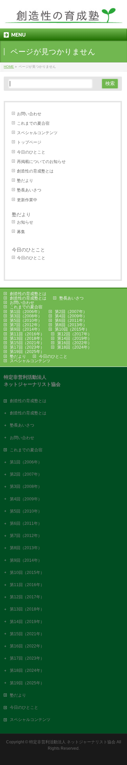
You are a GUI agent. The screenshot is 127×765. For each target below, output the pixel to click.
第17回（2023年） (27, 347)
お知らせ (25, 222)
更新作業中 (27, 200)
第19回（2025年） (27, 351)
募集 (21, 231)
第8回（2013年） (71, 325)
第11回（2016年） (27, 334)
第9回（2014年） (26, 329)
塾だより (25, 180)
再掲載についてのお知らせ (41, 161)
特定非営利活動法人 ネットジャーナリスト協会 (72, 742)
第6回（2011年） (71, 320)
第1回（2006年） (26, 311)
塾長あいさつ (29, 190)
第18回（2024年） (74, 347)
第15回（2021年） (27, 342)
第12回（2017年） (74, 334)
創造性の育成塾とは (35, 171)
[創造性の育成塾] (63, 17)
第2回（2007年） (71, 311)
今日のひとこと (31, 152)
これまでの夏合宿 (33, 123)
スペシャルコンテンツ (37, 132)
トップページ (29, 142)
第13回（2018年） (27, 338)
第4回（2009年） (71, 316)
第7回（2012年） (26, 325)
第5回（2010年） (26, 320)
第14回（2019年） (74, 338)
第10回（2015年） (72, 329)
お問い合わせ (29, 113)
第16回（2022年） (74, 342)
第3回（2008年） (26, 316)
